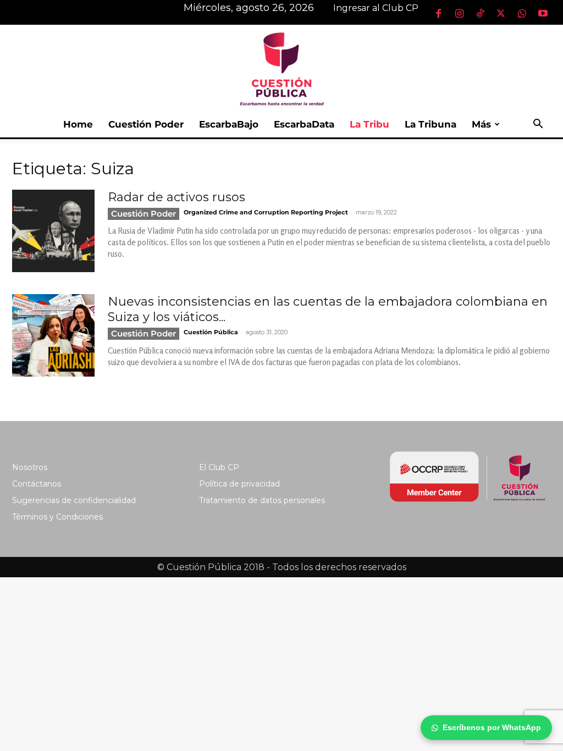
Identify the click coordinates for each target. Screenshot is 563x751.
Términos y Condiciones (57, 517)
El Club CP (219, 467)
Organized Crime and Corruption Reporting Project (266, 212)
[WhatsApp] (522, 13)
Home (78, 124)
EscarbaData (304, 124)
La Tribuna (430, 124)
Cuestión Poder (146, 124)
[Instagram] (459, 13)
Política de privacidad (239, 484)
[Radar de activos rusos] (53, 231)
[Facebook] (438, 13)
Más (481, 124)
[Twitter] (501, 13)
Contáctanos (36, 484)
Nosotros (29, 467)
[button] (538, 125)
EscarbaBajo (228, 124)
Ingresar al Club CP (375, 8)
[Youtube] (542, 13)
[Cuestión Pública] (281, 68)
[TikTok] (480, 13)
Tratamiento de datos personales (262, 500)
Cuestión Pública (211, 332)
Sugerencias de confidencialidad (74, 500)
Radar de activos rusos (176, 197)
